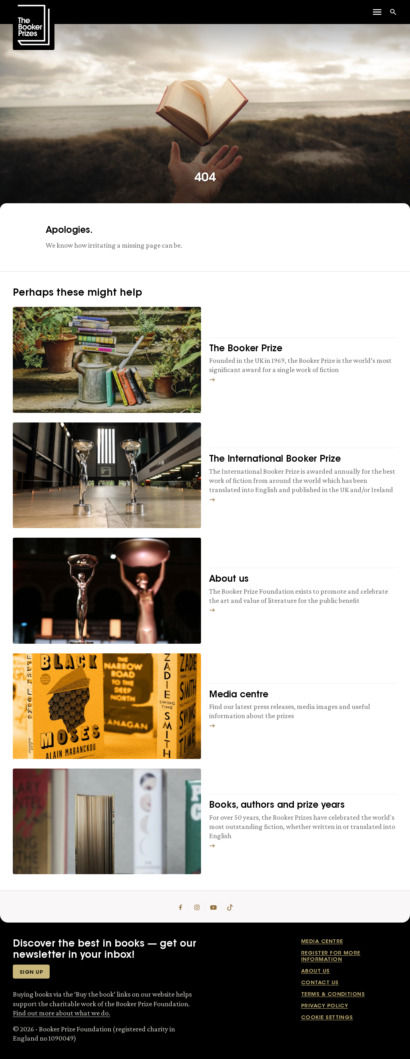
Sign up (31, 972)
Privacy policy (324, 1006)
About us (315, 971)
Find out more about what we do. (61, 1013)
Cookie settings (327, 1017)
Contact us (320, 982)
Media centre (322, 941)
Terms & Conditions (333, 994)
